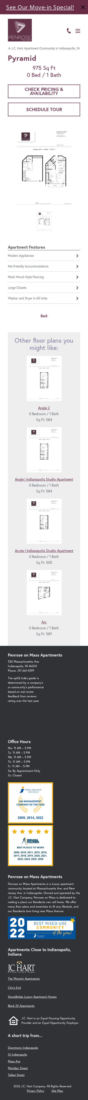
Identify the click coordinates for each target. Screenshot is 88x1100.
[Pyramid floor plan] (44, 169)
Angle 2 (44, 407)
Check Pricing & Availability (44, 91)
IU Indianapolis (17, 1054)
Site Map (57, 1091)
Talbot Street (16, 1075)
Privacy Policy (35, 1091)
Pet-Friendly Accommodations (28, 266)
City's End (14, 988)
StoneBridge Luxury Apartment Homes (32, 997)
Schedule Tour (44, 109)
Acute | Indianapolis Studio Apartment (44, 550)
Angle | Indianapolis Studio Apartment (44, 479)
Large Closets (17, 287)
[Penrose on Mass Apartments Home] (20, 30)
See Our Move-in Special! (40, 7)
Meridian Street (18, 1068)
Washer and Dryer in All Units (27, 298)
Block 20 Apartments (21, 1006)
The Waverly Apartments (24, 979)
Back (44, 315)
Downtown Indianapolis (23, 1048)
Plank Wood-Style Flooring (26, 277)
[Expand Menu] (79, 23)
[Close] (83, 8)
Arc (44, 622)
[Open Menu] (78, 31)
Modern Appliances (21, 255)
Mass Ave (14, 1061)
